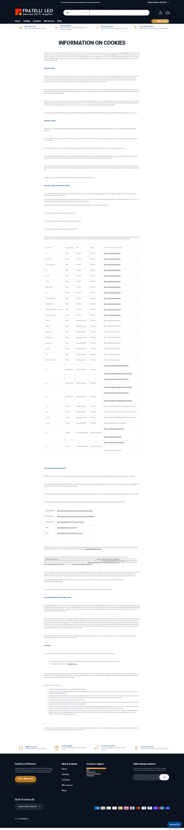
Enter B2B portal (25, 779)
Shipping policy (90, 772)
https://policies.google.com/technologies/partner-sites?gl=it (118, 373)
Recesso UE (174, 825)
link (56, 60)
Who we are (49, 21)
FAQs (59, 21)
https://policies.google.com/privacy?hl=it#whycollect (116, 365)
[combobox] (106, 12)
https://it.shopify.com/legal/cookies (112, 253)
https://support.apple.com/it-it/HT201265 (67, 527)
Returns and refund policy (93, 773)
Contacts (37, 21)
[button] (167, 12)
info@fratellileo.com (72, 664)
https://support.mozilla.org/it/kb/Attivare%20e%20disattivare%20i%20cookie (75, 516)
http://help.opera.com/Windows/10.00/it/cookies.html (69, 533)
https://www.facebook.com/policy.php (112, 436)
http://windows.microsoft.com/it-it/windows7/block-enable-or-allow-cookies (75, 510)
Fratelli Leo (24, 819)
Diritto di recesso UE (24, 799)
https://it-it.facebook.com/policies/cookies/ (114, 428)
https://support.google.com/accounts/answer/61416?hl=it (70, 522)
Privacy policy (90, 775)
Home (17, 21)
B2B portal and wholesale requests (96, 768)
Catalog (26, 21)
